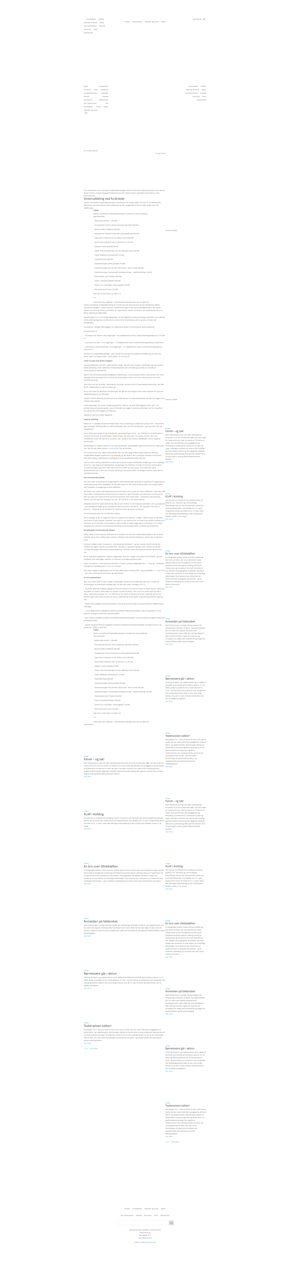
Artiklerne (104, 90)
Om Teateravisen (90, 26)
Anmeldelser (91, 19)
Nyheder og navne (152, 22)
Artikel (98, 107)
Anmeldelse (88, 107)
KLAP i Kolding (94, 814)
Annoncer (87, 29)
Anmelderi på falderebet (101, 921)
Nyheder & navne (90, 23)
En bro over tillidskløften (101, 866)
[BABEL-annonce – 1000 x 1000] (185, 186)
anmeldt (112, 446)
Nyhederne (88, 100)
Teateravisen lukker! (97, 1026)
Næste (95, 1048)
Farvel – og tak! (94, 759)
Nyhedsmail (88, 33)
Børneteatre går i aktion (100, 973)
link (119, 294)
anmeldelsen (114, 448)
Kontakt (102, 26)
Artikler (101, 19)
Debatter (105, 93)
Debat (102, 23)
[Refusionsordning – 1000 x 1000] (185, 228)
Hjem (86, 86)
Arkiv (95, 29)
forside (86, 97)
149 (91, 1048)
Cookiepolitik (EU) (90, 93)
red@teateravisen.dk (148, 1242)
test (106, 103)
